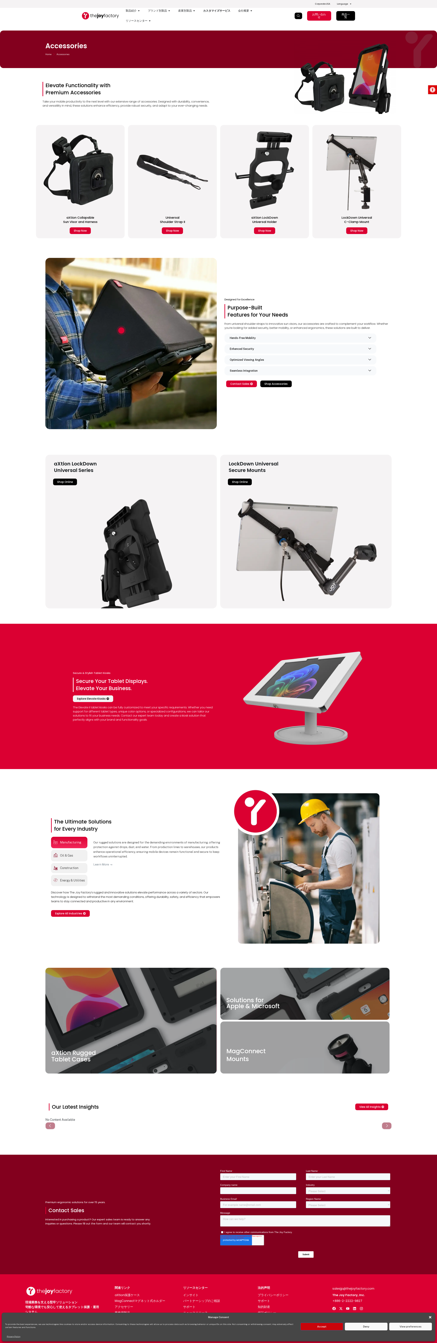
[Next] (387, 1125)
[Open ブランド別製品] (169, 11)
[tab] (69, 842)
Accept (321, 1326)
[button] (432, 89)
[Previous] (50, 1125)
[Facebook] (334, 1308)
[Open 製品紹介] (138, 11)
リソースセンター (195, 1288)
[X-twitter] (341, 1308)
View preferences (410, 1326)
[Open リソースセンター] (149, 21)
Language (342, 3)
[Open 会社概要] (251, 11)
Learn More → (102, 864)
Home (48, 54)
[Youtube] (347, 1308)
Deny (366, 1326)
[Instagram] (361, 1308)
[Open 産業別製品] (194, 11)
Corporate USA (322, 3)
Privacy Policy (13, 1336)
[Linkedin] (354, 1308)
